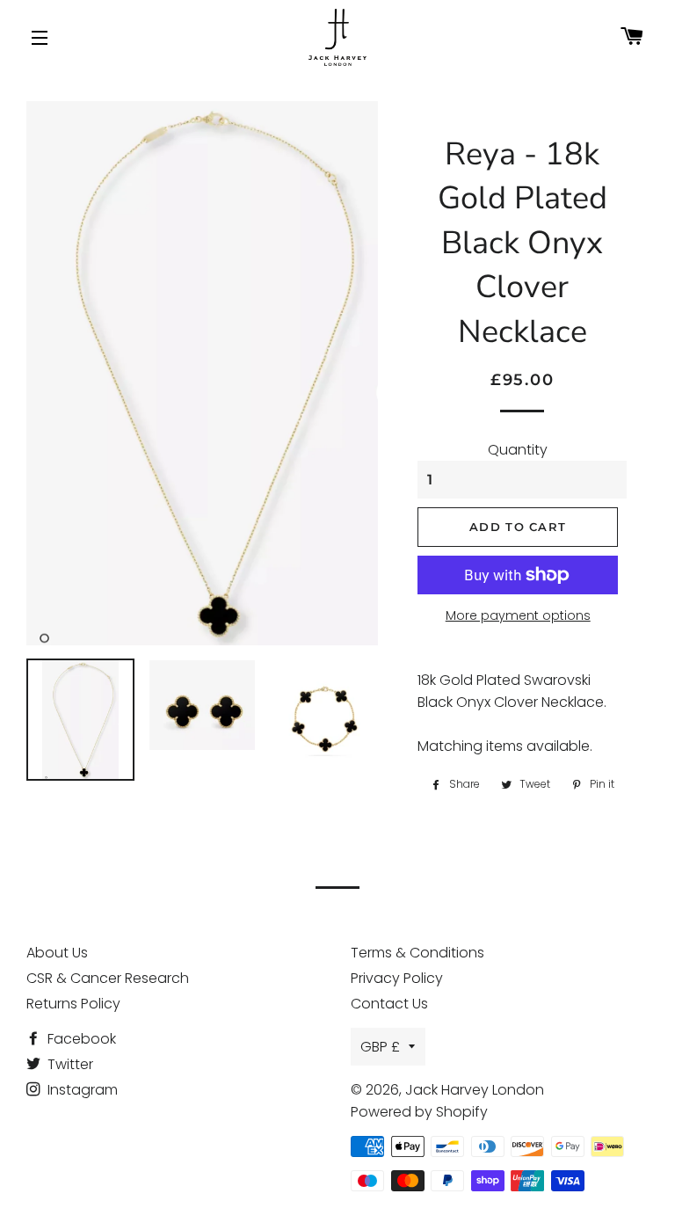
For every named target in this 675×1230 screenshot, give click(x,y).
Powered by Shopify (419, 1112)
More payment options (518, 615)
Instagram (81, 1090)
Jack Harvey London (474, 1090)
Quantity (518, 450)
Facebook (80, 1039)
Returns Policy (73, 1003)
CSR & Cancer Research (107, 978)
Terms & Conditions (417, 953)
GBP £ (380, 1047)
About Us (57, 953)
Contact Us (389, 1003)
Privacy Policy (397, 978)
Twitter (68, 1064)
